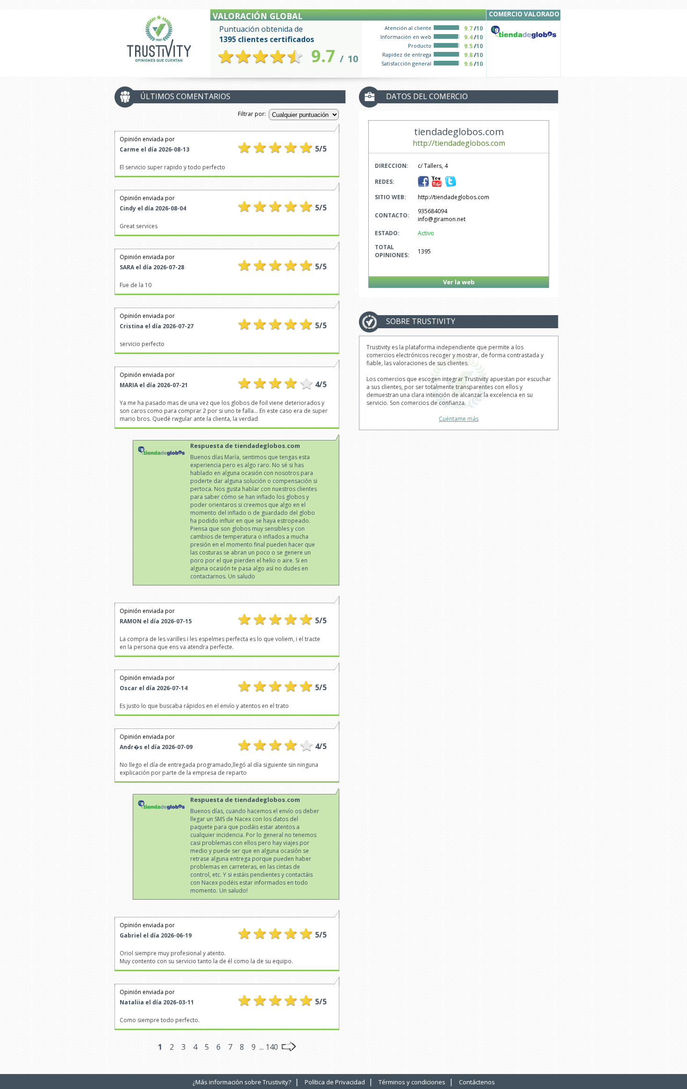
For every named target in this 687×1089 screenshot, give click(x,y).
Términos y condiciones (412, 1082)
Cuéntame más (459, 419)
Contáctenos (477, 1082)
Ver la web (459, 282)
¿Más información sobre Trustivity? (242, 1082)
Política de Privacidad (335, 1082)
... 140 (268, 1047)
